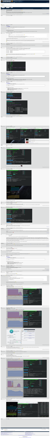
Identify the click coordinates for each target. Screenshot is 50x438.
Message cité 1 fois (48, 13)
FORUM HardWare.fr (2, 4)
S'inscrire (12, 2)
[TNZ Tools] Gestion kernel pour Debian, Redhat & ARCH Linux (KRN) (10, 430)
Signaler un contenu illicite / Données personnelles (27, 437)
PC (8, 2)
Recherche (48, 2)
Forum (1, 2)
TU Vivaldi (9, 242)
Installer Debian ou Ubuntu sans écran (4, 433)
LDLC (23, 437)
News (5, 2)
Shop (13, 2)
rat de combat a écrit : (10, 235)
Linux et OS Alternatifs (6, 429)
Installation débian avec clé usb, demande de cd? (29, 433)
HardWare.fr (4, 2)
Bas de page (43, 8)
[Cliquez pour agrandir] (27, 135)
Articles (7, 2)
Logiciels (2, 5)
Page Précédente (45, 8)
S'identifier (10, 2)
